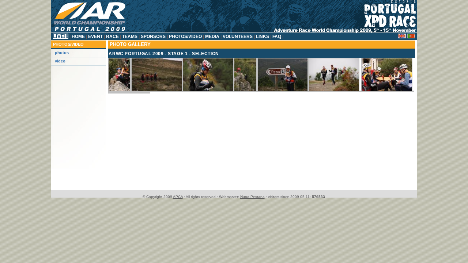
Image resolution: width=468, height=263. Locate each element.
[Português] (411, 36)
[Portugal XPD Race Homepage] (234, 31)
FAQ (276, 36)
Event (95, 36)
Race (112, 36)
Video (60, 61)
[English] (402, 36)
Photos (62, 52)
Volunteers (238, 36)
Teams (130, 36)
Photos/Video (185, 36)
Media (212, 36)
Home (78, 36)
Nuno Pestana (252, 197)
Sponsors (153, 36)
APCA (178, 197)
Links (262, 36)
